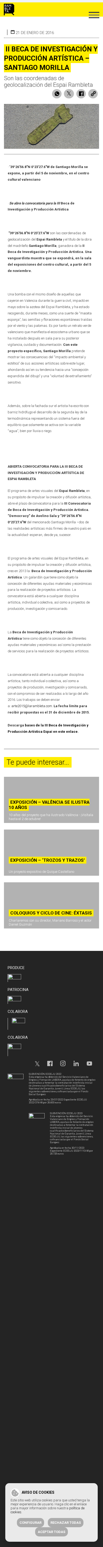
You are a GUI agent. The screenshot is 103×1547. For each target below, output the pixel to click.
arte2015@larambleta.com (31, 706)
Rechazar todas (65, 1523)
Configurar (30, 1523)
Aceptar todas (51, 1532)
